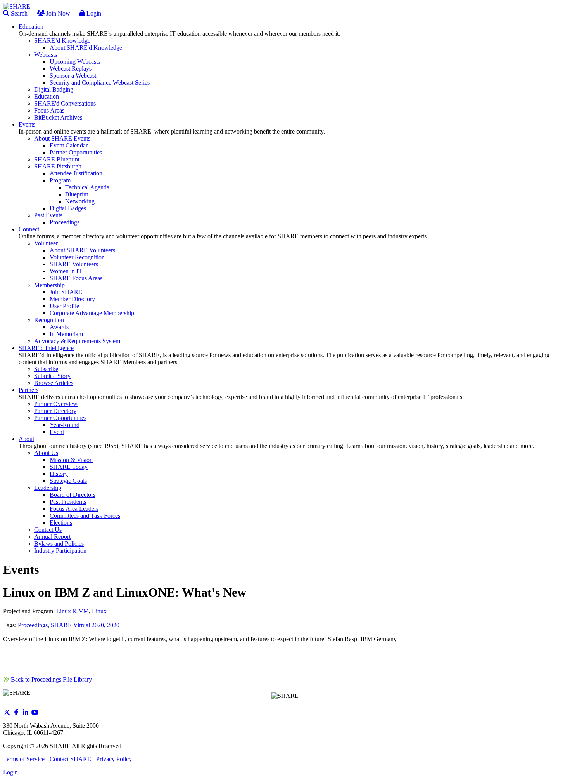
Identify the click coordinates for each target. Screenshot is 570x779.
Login (93, 13)
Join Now (57, 13)
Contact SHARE (70, 759)
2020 (113, 625)
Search (18, 13)
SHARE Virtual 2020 (77, 625)
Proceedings (33, 625)
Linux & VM (72, 611)
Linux (99, 611)
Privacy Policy (114, 759)
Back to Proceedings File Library (50, 679)
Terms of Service (24, 759)
